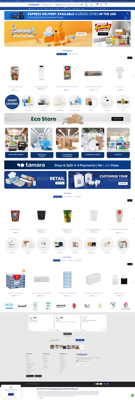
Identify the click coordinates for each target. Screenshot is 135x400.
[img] (31, 316)
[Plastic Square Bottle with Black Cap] (41, 73)
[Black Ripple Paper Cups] (41, 215)
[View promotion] (48, 34)
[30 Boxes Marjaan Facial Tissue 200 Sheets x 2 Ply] (67, 279)
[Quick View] (26, 64)
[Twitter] (89, 365)
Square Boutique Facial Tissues (120, 293)
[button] (5, 15)
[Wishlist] (26, 62)
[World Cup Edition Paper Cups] (15, 215)
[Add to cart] (26, 67)
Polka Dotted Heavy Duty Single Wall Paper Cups (120, 229)
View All (129, 57)
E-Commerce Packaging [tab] (68, 196)
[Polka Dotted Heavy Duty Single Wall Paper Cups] (119, 215)
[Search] (69, 4)
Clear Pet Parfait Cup (120, 86)
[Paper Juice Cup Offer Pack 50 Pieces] (15, 73)
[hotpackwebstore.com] (35, 180)
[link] (9, 306)
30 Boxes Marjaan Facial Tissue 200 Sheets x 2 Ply (67, 293)
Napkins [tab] (70, 260)
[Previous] (6, 143)
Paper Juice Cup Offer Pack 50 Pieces (15, 86)
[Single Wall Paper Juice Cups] (67, 215)
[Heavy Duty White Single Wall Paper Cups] (93, 215)
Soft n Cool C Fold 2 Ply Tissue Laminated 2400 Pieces (93, 293)
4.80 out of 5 (58, 339)
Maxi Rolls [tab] (64, 260)
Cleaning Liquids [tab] (78, 260)
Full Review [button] (31, 330)
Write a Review (80, 340)
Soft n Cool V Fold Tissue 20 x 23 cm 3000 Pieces (41, 293)
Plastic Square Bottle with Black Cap (41, 86)
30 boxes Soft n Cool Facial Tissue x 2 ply (15, 293)
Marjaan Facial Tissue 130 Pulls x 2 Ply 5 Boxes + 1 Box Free (67, 86)
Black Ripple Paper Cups (41, 229)
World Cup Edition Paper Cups (15, 229)
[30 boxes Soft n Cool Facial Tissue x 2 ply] (15, 279)
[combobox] (68, 4)
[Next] (134, 76)
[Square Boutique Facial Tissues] (119, 279)
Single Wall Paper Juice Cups (67, 229)
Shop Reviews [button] (67, 333)
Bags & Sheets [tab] (78, 196)
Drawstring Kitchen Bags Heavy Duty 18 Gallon (93, 86)
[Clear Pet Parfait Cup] (119, 73)
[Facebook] (78, 365)
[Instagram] (81, 365)
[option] (67, 15)
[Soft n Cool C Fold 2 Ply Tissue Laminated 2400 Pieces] (93, 279)
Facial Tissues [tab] (56, 260)
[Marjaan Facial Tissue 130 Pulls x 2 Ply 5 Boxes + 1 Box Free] (67, 73)
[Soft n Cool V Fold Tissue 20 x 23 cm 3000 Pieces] (41, 279)
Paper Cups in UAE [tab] (58, 196)
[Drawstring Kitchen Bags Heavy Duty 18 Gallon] (93, 73)
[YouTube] (86, 365)
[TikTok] (83, 365)
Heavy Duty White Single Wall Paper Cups (93, 229)
